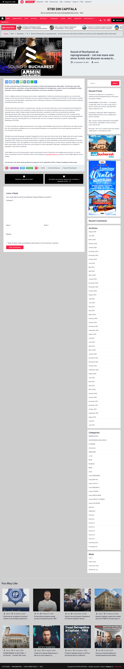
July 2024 (91, 299)
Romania (67, 2)
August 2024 (92, 295)
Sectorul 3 (92, 527)
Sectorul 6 (92, 539)
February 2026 (93, 243)
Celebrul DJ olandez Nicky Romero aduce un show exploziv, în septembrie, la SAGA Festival (46, 655)
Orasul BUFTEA (93, 479)
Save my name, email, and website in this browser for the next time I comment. (33, 243)
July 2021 (91, 421)
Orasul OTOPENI (93, 491)
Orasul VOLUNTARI (94, 503)
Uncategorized (93, 546)
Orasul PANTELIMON (95, 495)
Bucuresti (40, 2)
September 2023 (93, 330)
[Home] (2, 18)
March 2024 (92, 314)
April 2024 (92, 310)
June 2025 (92, 263)
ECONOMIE (92, 444)
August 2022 (92, 374)
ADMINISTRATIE (17, 18)
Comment (9, 200)
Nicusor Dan (54, 2)
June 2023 (92, 342)
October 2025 (93, 259)
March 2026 (92, 239)
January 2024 (93, 322)
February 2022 (93, 393)
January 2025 (93, 279)
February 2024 (93, 318)
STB (46, 2)
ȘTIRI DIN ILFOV (88, 18)
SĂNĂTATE (92, 511)
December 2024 (93, 283)
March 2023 (92, 350)
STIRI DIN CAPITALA (62, 9)
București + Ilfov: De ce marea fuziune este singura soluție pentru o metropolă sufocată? (104, 130)
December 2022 (93, 358)
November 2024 (93, 287)
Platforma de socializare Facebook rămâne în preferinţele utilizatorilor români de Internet (15, 619)
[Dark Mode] (101, 20)
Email (46, 225)
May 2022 (91, 381)
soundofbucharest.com (52, 154)
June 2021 (92, 425)
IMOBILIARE (92, 452)
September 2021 (93, 413)
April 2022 (92, 385)
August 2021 (92, 417)
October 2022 (93, 366)
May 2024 (91, 307)
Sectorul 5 (92, 535)
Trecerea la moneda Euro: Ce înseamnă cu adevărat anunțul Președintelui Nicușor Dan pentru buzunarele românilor (103, 96)
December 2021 (93, 401)
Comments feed (93, 566)
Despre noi (5, 22)
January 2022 (93, 397)
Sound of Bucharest (70, 168)
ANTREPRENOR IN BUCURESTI (98, 440)
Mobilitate (77, 18)
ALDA (43, 168)
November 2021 (93, 405)
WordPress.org (93, 569)
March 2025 (92, 275)
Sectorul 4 (92, 531)
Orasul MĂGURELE (94, 487)
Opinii (26, 18)
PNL (61, 2)
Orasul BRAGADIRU (94, 475)
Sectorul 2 (92, 523)
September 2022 (93, 370)
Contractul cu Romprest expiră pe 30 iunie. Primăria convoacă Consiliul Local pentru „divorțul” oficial (77, 27)
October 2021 (93, 409)
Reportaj (34, 18)
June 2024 (92, 303)
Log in (90, 558)
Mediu (70, 18)
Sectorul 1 (92, 519)
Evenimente (54, 18)
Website (8, 234)
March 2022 (92, 389)
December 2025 (93, 251)
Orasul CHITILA (93, 483)
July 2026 (91, 236)
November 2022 (93, 362)
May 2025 (91, 267)
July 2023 (91, 338)
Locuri (63, 18)
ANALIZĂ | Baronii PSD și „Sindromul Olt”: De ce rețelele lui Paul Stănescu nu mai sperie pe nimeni (109, 27)
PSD (82, 2)
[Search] (105, 20)
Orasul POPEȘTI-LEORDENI (97, 499)
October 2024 (93, 291)
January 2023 (93, 354)
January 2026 (93, 247)
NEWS (8, 18)
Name (8, 225)
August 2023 (92, 334)
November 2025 (93, 255)
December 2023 (93, 326)
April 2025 (92, 271)
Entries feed (92, 562)
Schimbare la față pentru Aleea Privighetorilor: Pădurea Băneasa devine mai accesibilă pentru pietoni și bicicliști (102, 114)
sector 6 (75, 2)
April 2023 (92, 346)
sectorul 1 (89, 2)
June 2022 (92, 378)
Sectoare (43, 18)
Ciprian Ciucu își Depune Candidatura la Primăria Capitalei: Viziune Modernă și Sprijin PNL (77, 619)
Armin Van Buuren (54, 168)
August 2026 (92, 232)
